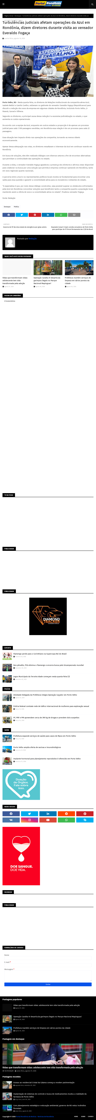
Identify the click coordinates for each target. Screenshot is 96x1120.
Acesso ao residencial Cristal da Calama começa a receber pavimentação (43, 1082)
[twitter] (29, 813)
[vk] (11, 819)
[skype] (85, 819)
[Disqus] (48, 394)
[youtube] (48, 819)
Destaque (18, 16)
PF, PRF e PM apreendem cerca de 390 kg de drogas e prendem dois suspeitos (46, 717)
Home (76, 1116)
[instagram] (29, 819)
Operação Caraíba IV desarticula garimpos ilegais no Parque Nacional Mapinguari (47, 281)
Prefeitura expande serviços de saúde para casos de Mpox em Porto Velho (44, 736)
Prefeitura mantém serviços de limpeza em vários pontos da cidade (78, 281)
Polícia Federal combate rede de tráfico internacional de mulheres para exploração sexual (51, 706)
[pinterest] (85, 813)
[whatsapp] (66, 819)
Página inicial (8, 16)
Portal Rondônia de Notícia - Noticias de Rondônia (35, 1117)
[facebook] (11, 813)
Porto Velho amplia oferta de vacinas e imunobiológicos (37, 747)
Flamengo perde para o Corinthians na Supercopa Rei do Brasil (39, 654)
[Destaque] (48, 1054)
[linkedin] (48, 813)
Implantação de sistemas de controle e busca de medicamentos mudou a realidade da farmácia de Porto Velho (49, 1095)
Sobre (83, 1116)
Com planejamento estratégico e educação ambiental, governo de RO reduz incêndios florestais (49, 1107)
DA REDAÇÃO (9, 1071)
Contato (91, 1116)
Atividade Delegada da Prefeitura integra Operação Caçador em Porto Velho (45, 695)
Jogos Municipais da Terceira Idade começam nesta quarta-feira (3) (41, 676)
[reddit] (66, 813)
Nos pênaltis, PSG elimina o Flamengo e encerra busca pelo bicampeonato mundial (48, 665)
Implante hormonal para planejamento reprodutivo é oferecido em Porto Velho (47, 759)
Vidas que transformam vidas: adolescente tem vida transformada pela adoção (15, 281)
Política (16, 207)
